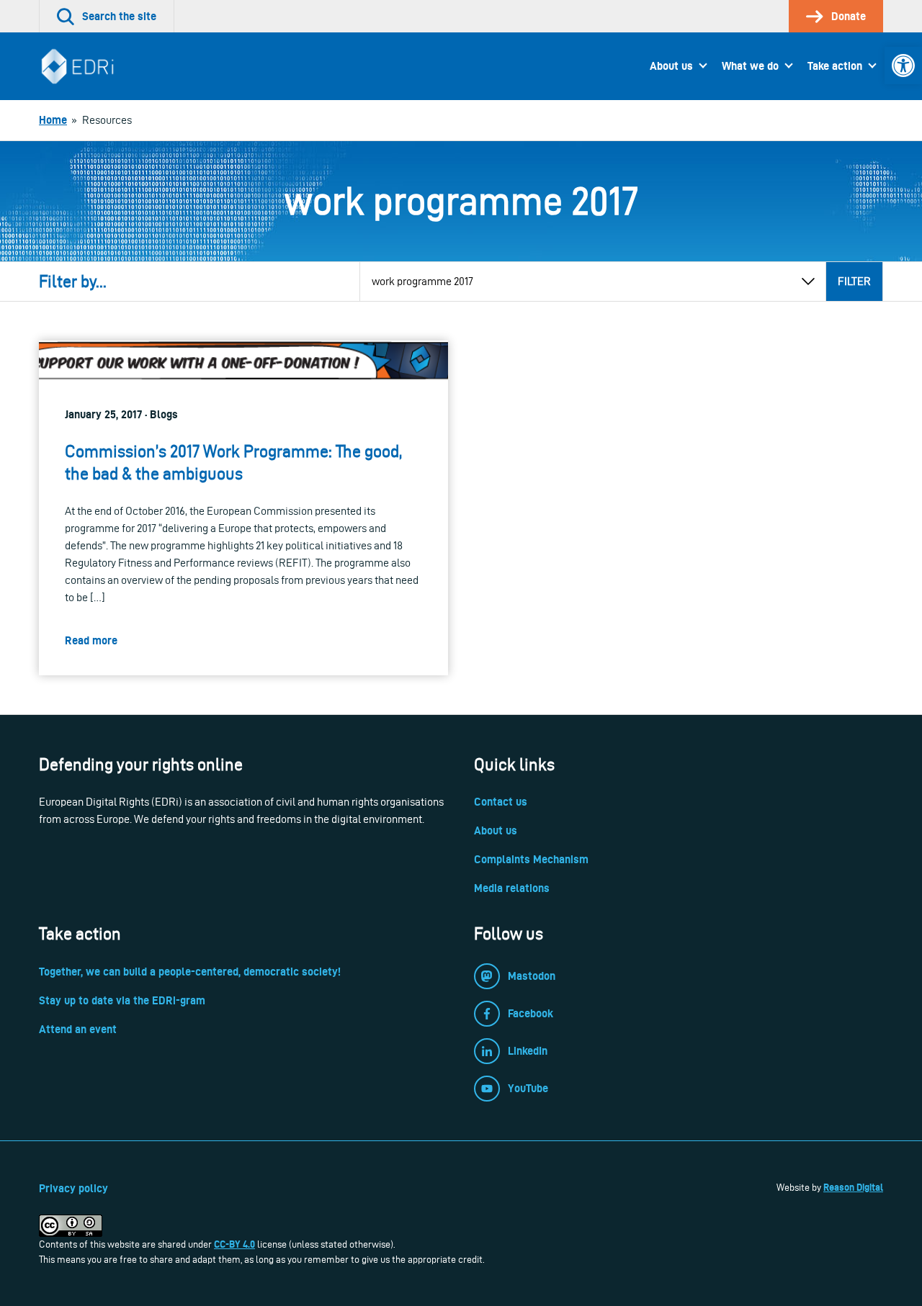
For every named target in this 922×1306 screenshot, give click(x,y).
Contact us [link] (500, 802)
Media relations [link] (512, 888)
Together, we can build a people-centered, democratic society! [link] (190, 971)
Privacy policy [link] (73, 1188)
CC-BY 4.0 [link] (234, 1244)
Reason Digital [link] (853, 1187)
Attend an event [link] (78, 1029)
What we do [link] (750, 66)
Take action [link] (834, 66)
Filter (854, 281)
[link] (903, 65)
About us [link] (671, 66)
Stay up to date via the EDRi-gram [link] (122, 1000)
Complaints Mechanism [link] (531, 859)
